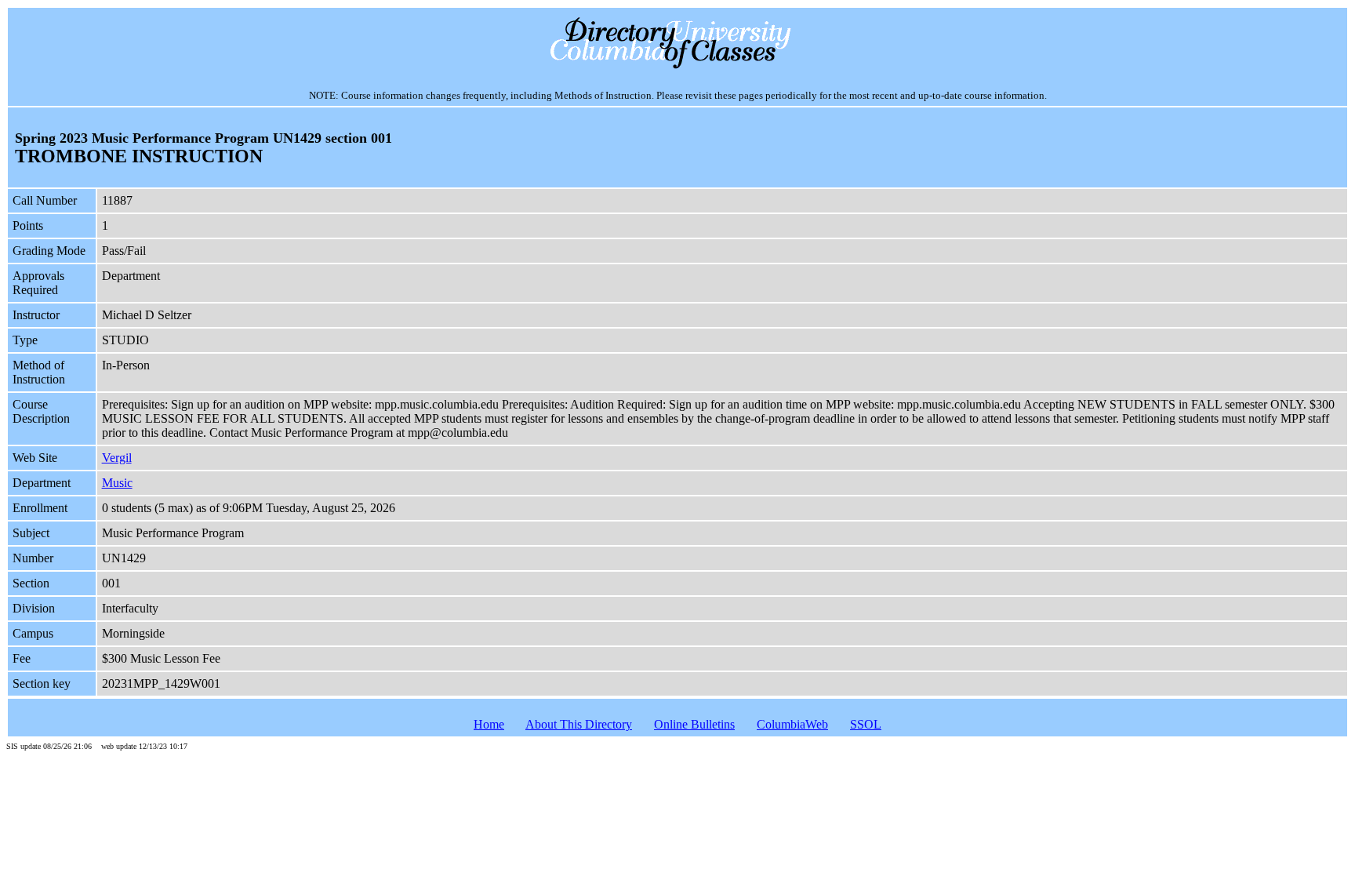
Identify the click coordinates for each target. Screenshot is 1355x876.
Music (117, 482)
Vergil (117, 457)
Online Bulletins (694, 724)
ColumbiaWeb (792, 724)
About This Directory (578, 724)
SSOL (865, 724)
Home (489, 724)
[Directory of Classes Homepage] (677, 67)
